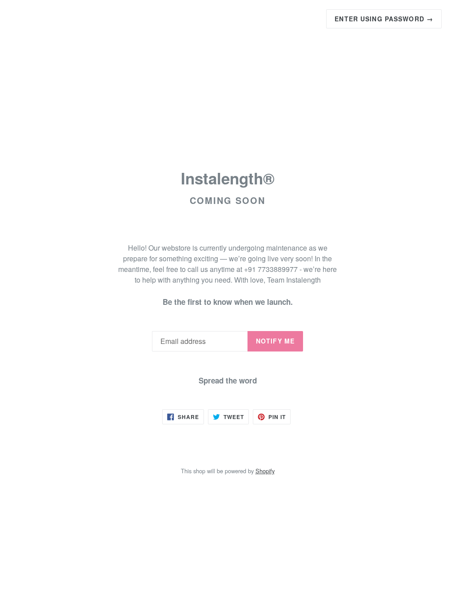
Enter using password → (384, 18)
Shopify (265, 471)
